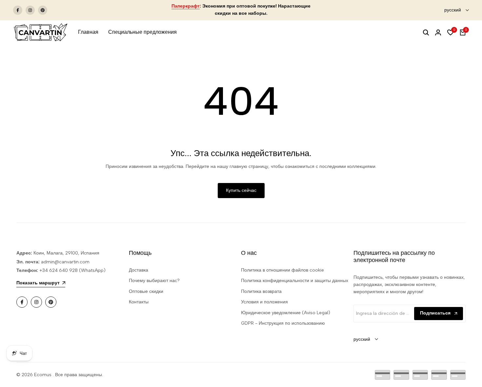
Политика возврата (261, 291)
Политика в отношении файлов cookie (282, 270)
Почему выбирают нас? (154, 280)
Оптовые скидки (146, 291)
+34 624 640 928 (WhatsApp (71, 270)
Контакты (139, 302)
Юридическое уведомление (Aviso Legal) (285, 313)
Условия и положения (264, 302)
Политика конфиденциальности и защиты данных (294, 280)
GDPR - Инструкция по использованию (283, 323)
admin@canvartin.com (65, 262)
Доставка (138, 270)
